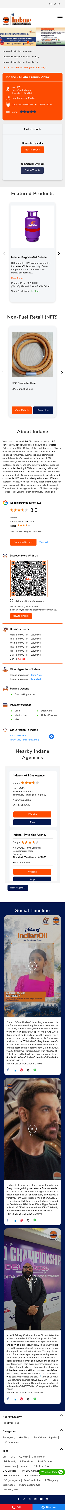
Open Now (45, 104)
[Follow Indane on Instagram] (35, 1499)
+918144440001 (21, 862)
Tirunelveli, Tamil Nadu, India (24, 739)
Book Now (43, 410)
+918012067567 (21, 805)
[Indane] (16, 18)
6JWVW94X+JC (18, 735)
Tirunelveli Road (10, 1422)
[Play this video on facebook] (32, 968)
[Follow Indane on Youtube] (41, 1499)
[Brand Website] (46, 1499)
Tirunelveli (36, 679)
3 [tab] (37, 42)
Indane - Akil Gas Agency (29, 775)
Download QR (21, 616)
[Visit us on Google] (24, 1499)
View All (43, 542)
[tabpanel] (32, 37)
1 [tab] (27, 42)
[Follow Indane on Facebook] (18, 1499)
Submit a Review (23, 542)
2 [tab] (32, 42)
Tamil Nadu (36, 675)
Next (59, 253)
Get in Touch (32, 149)
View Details (22, 410)
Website (32, 814)
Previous (5, 253)
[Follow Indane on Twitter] (29, 1499)
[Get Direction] (51, 738)
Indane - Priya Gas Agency (29, 835)
